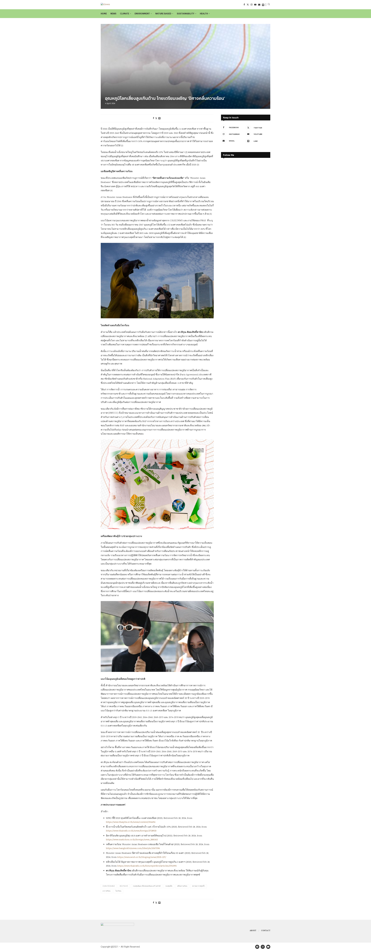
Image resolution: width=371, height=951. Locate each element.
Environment (142, 13)
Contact (265, 930)
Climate (124, 13)
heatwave (124, 886)
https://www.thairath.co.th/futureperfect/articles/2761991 (147, 866)
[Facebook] (244, 4)
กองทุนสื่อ (168, 886)
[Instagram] (251, 4)
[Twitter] (248, 4)
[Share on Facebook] (153, 118)
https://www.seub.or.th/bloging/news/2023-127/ (141, 857)
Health (204, 13)
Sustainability (185, 13)
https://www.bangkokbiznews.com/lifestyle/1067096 (133, 848)
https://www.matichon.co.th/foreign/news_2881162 (132, 839)
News (113, 13)
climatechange (109, 886)
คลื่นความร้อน (182, 886)
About (253, 930)
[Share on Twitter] (156, 118)
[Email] (259, 4)
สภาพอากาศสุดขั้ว (198, 886)
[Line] (263, 4)
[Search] (268, 4)
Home (104, 13)
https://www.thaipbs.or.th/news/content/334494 (130, 822)
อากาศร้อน (106, 891)
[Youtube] (255, 4)
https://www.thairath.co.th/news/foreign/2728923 (131, 831)
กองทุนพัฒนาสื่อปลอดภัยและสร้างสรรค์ (146, 886)
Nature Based (163, 13)
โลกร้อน (118, 891)
